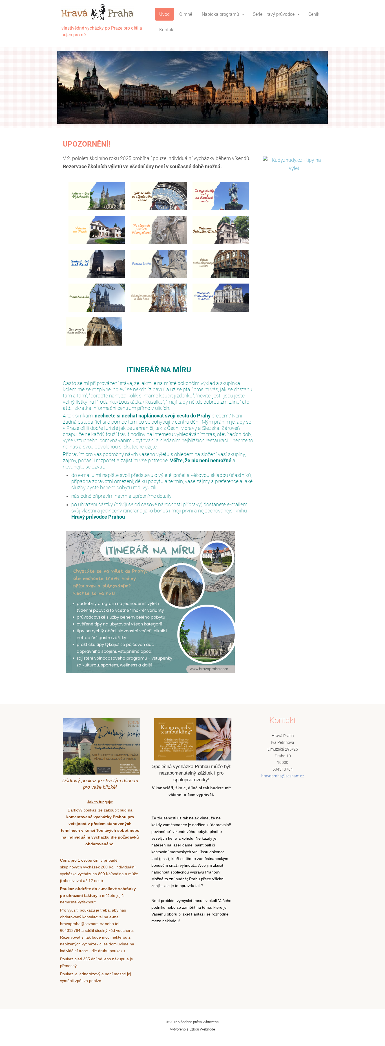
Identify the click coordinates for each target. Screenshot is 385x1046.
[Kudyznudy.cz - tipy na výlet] (294, 168)
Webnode (207, 1029)
